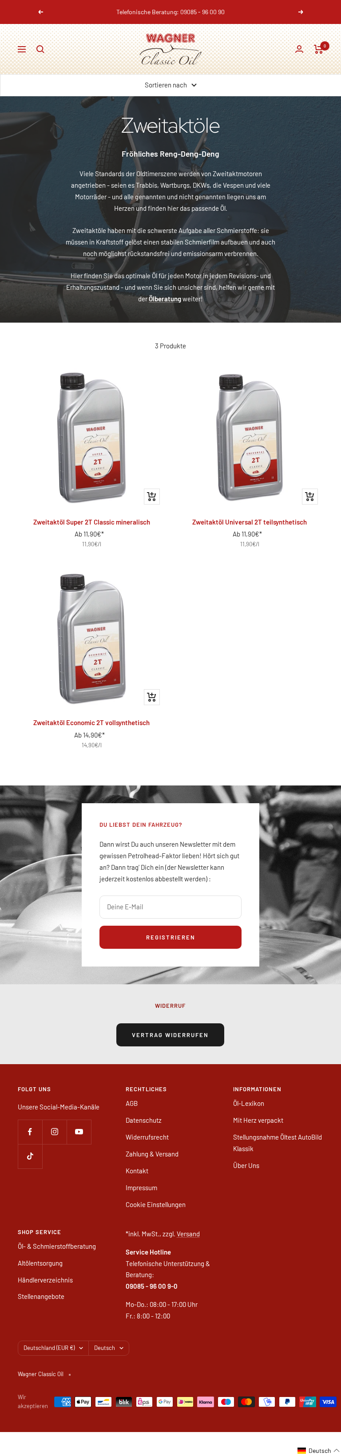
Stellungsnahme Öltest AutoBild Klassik (277, 1142)
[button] (319, 1450)
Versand (188, 1234)
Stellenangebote (41, 1296)
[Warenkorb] (318, 49)
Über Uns (246, 1165)
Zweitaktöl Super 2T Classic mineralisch (91, 522)
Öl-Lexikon (248, 1103)
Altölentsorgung (40, 1263)
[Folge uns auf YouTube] (79, 1132)
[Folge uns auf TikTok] (30, 1156)
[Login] (299, 49)
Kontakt (137, 1171)
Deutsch (104, 1347)
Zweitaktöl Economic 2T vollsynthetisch (91, 722)
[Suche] (40, 49)
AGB (132, 1103)
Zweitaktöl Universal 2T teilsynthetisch (249, 522)
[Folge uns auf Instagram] (54, 1132)
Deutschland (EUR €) (49, 1347)
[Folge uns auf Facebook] (30, 1132)
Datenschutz (144, 1120)
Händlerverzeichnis (45, 1280)
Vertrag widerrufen (170, 1034)
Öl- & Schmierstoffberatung (57, 1246)
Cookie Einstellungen (156, 1204)
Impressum (141, 1188)
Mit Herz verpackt (258, 1120)
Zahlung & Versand (152, 1154)
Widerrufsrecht (147, 1137)
